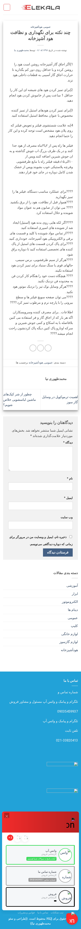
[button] (75, 7)
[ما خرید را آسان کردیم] (40, 7)
